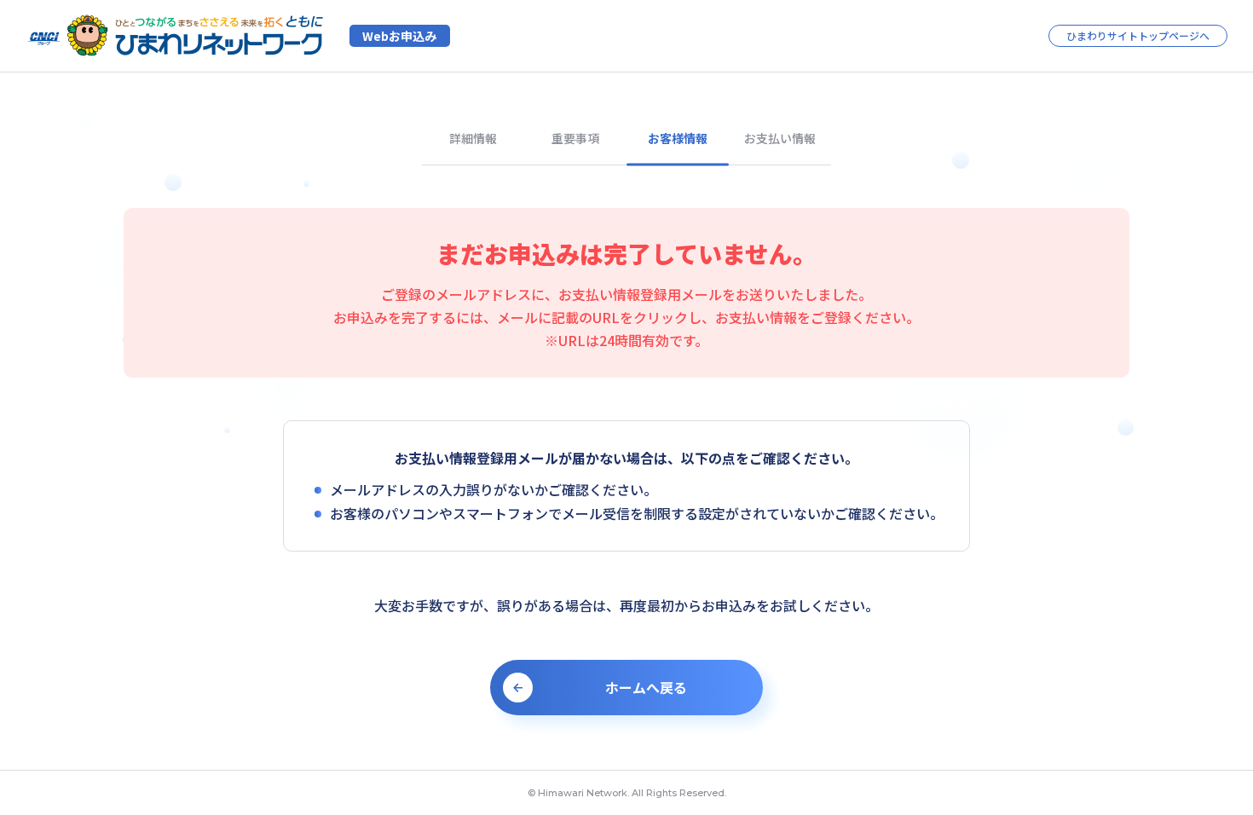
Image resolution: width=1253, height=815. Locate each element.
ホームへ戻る (646, 687)
